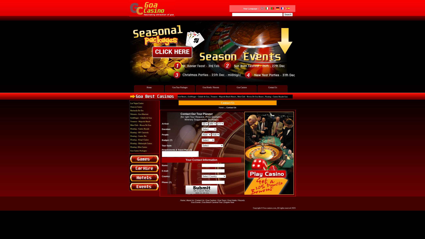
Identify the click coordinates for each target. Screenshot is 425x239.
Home (149, 87)
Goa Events (196, 202)
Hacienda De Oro (137, 111)
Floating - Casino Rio (138, 136)
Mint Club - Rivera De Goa (140, 125)
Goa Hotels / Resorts (211, 87)
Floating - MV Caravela (139, 132)
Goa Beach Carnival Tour (212, 202)
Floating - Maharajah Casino (141, 143)
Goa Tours (222, 200)
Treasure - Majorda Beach (140, 121)
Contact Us (272, 87)
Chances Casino (136, 107)
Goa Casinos (242, 87)
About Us (190, 200)
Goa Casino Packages (138, 151)
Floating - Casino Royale (139, 129)
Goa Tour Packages (180, 87)
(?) (171, 140)
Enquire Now (229, 202)
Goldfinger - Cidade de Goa (141, 118)
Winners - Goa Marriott (139, 114)
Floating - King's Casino (139, 140)
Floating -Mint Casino (138, 147)
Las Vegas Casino (137, 103)
